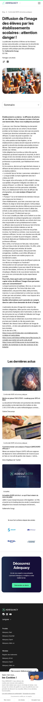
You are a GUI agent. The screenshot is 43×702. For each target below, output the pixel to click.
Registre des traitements (9, 654)
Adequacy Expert (7, 639)
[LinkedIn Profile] (7, 614)
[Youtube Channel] (10, 614)
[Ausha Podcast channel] (3, 614)
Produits (5, 629)
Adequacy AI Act (7, 658)
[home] (10, 3)
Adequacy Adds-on (8, 643)
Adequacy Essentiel (8, 636)
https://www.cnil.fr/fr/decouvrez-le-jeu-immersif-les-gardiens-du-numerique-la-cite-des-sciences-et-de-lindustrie (20, 344)
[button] (39, 3)
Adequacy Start (7, 632)
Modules (5, 651)
